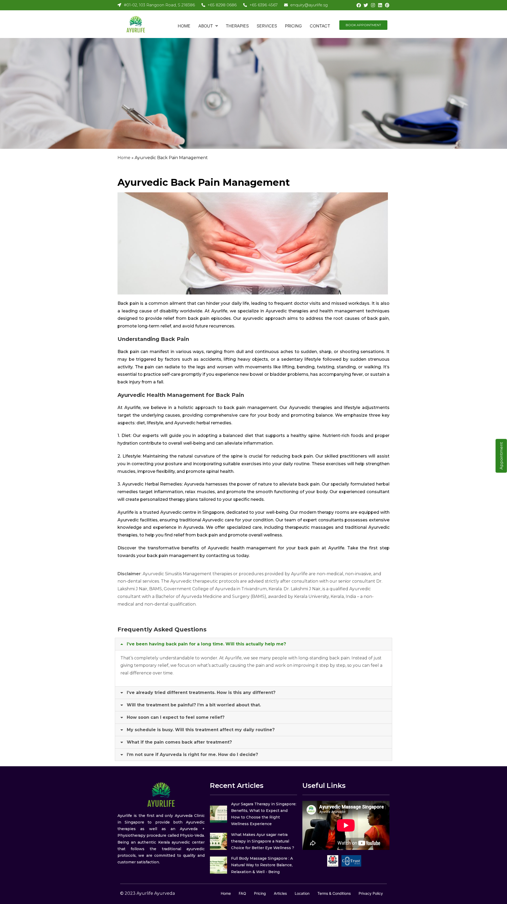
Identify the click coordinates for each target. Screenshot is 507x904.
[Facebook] (358, 5)
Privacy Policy (371, 893)
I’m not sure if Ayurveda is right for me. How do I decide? (192, 754)
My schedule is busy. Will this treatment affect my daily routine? (201, 729)
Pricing (293, 25)
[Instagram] (373, 5)
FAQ (242, 893)
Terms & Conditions (334, 893)
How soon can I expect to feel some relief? (175, 717)
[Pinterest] (387, 5)
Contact (320, 25)
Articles (280, 893)
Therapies (237, 25)
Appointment (501, 455)
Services (267, 25)
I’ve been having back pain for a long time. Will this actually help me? (206, 643)
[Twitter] (366, 5)
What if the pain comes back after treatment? (179, 742)
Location (302, 893)
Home (184, 25)
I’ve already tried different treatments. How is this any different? (201, 692)
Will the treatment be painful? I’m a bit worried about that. (194, 704)
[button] (208, 26)
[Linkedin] (380, 5)
